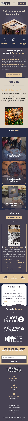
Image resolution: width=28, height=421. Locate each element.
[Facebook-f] (12, 389)
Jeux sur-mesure (14, 410)
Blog (14, 413)
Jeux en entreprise (14, 407)
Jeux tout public (14, 405)
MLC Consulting (18, 419)
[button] (14, 3)
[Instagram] (14, 389)
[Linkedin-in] (16, 389)
